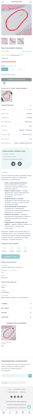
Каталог (10, 413)
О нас (10, 389)
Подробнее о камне (10, 256)
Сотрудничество (12, 392)
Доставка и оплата (19, 389)
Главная (3, 413)
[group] (16, 19)
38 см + (20, 69)
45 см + (12, 69)
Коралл (29, 109)
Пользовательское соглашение (16, 408)
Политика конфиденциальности (16, 404)
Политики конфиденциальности (16, 383)
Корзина (23, 413)
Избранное (16, 413)
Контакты (23, 392)
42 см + (4, 69)
